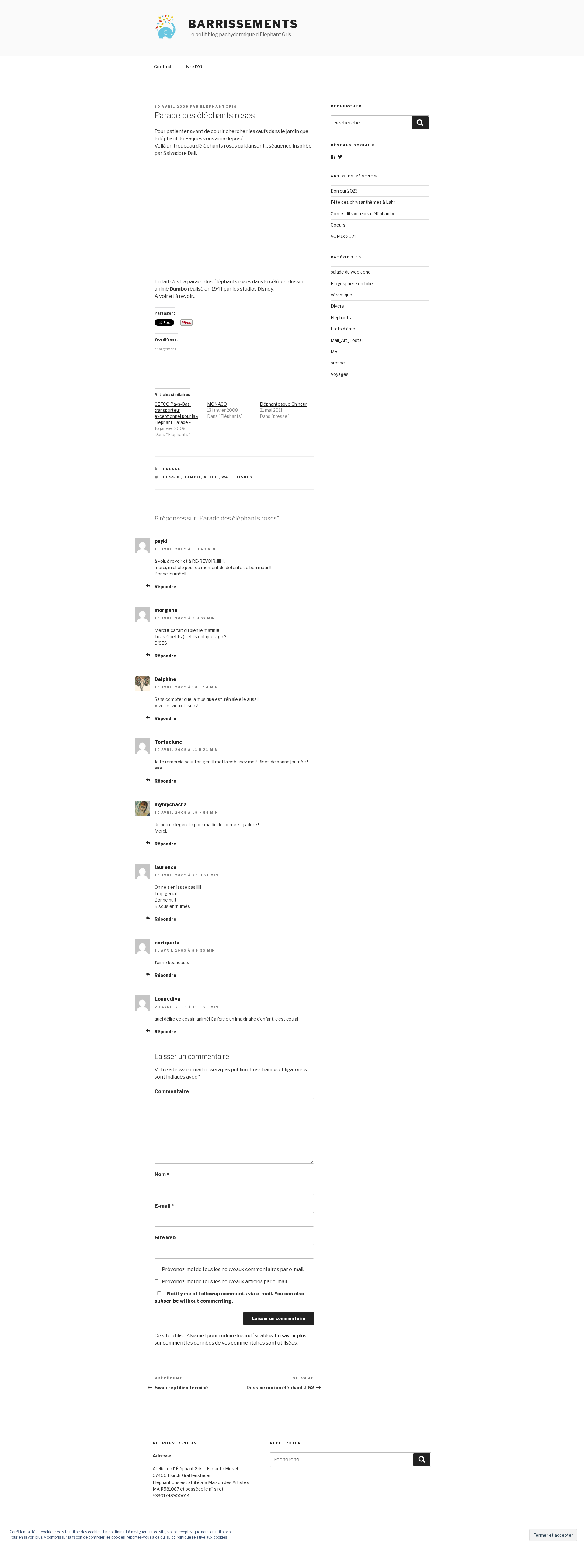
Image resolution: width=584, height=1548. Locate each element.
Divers (337, 306)
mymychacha (171, 804)
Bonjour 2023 (344, 190)
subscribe (167, 1301)
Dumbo (192, 477)
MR (334, 351)
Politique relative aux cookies (201, 1537)
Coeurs (338, 224)
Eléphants (341, 317)
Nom (162, 1174)
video (211, 477)
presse (172, 469)
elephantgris (218, 106)
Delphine (165, 679)
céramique (341, 294)
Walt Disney (237, 477)
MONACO (217, 404)
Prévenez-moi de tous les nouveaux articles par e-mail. (225, 1281)
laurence (165, 867)
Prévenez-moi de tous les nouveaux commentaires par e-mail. (233, 1269)
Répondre (165, 586)
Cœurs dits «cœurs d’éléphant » (362, 213)
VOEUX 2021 (343, 236)
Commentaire (172, 1091)
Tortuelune (168, 742)
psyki (161, 541)
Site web (165, 1237)
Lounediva (167, 999)
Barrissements (243, 24)
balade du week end (350, 271)
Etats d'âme (343, 328)
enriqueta (167, 943)
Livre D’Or (193, 66)
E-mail (164, 1206)
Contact (163, 66)
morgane (166, 610)
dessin (172, 477)
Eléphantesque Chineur (283, 404)
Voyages (340, 374)
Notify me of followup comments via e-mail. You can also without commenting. (229, 1297)
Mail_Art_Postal (347, 340)
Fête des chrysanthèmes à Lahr (363, 202)
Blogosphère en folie (352, 283)
